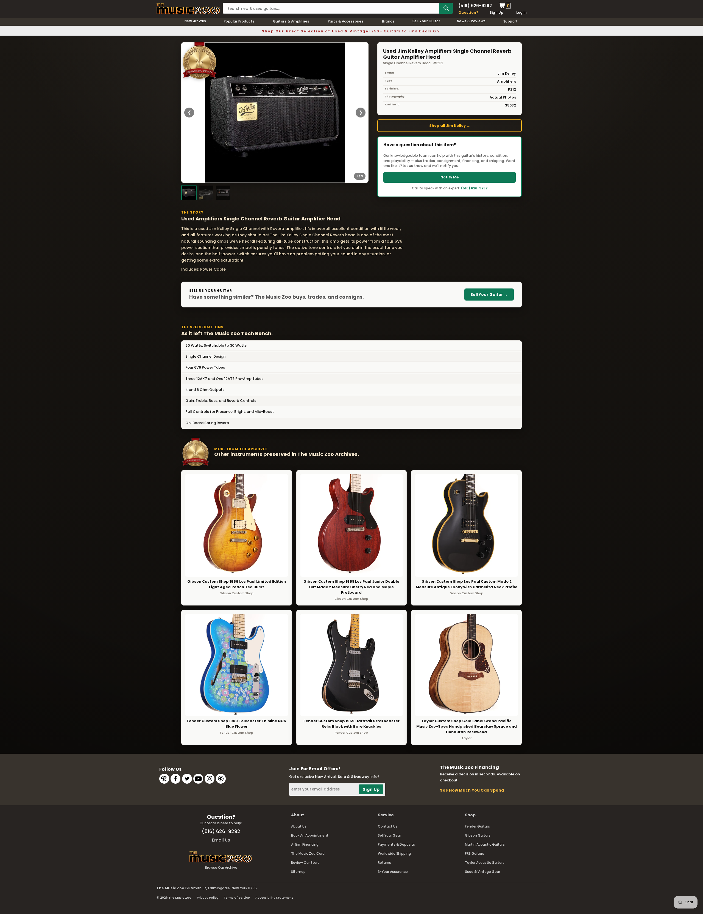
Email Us (221, 840)
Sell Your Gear (389, 835)
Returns (384, 862)
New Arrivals (195, 21)
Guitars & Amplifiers (291, 21)
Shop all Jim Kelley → (449, 125)
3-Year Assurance (393, 871)
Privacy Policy (207, 897)
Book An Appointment (309, 835)
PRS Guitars (474, 853)
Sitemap (298, 871)
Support (510, 21)
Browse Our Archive (221, 867)
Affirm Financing (305, 844)
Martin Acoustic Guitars (485, 844)
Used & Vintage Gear (482, 871)
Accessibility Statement (274, 897)
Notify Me (449, 177)
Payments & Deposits (396, 844)
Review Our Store (305, 862)
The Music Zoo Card (308, 853)
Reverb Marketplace (164, 779)
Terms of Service (237, 897)
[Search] (446, 8)
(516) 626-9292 (475, 6)
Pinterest (221, 779)
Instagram (209, 779)
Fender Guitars (477, 826)
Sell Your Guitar (426, 21)
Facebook (175, 779)
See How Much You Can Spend (472, 790)
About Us (298, 826)
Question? (468, 12)
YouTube (198, 779)
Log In (521, 12)
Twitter (187, 779)
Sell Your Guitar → (489, 294)
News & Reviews (471, 21)
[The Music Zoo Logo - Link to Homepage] (188, 9)
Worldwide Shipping (394, 853)
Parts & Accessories (346, 21)
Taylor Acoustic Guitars (484, 862)
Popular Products (239, 21)
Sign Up (497, 12)
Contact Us (387, 826)
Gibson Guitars (477, 835)
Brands (388, 21)
